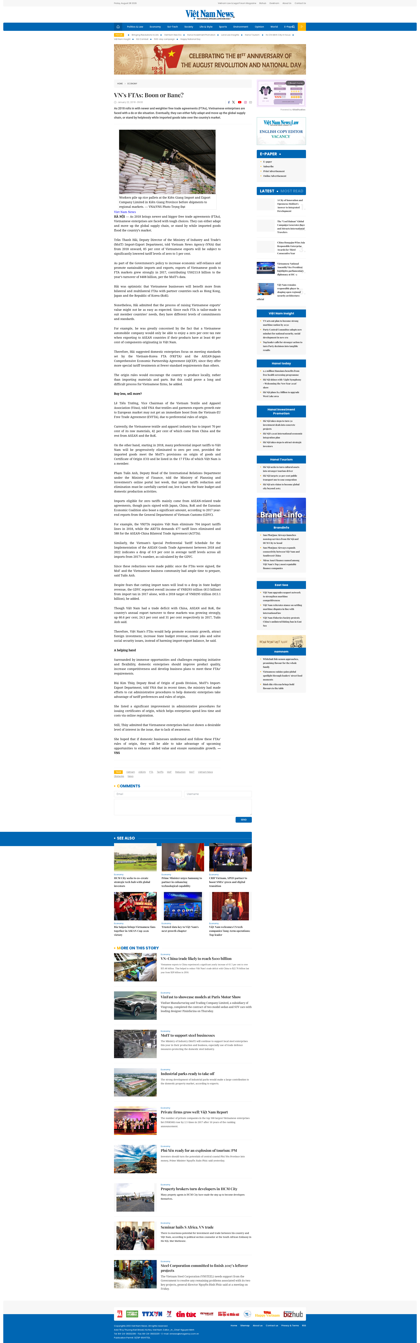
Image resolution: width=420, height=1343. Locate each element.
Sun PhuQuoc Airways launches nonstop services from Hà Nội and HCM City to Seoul (280, 538)
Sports (223, 26)
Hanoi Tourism (252, 34)
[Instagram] (245, 102)
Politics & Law (135, 26)
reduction (180, 772)
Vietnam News (205, 772)
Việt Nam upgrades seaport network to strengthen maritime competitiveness (282, 596)
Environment (240, 26)
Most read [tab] (292, 191)
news (130, 776)
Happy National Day (190, 39)
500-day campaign (164, 39)
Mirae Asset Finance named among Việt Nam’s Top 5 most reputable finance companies (281, 564)
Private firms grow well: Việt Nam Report (194, 1111)
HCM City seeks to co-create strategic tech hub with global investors (132, 882)
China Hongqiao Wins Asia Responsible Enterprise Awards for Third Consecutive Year (291, 248)
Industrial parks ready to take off (187, 1073)
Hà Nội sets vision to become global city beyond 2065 (281, 486)
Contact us (272, 1325)
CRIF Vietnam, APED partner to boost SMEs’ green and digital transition (228, 882)
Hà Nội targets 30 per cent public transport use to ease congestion (280, 477)
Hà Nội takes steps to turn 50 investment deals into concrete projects (279, 424)
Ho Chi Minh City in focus (278, 34)
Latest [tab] (267, 191)
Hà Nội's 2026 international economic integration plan (282, 435)
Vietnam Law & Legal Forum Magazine (237, 3)
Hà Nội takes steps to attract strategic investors (282, 444)
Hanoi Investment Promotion (201, 34)
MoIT (191, 772)
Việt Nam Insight (122, 39)
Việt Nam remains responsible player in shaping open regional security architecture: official (279, 292)
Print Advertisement (274, 171)
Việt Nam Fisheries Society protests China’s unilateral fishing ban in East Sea (282, 621)
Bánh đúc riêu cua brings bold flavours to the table (278, 686)
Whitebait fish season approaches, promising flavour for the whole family (281, 662)
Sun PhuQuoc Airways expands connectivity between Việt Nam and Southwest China (281, 551)
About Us (287, 3)
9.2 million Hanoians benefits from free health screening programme (281, 372)
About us (257, 1325)
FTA (151, 772)
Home (120, 83)
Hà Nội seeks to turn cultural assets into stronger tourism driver (281, 468)
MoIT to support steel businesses (188, 1035)
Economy (155, 26)
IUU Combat (142, 39)
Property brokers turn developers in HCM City (199, 1188)
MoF (169, 772)
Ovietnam (274, 3)
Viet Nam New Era (172, 34)
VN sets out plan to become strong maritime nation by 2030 (280, 322)
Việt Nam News (210, 14)
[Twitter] (233, 102)
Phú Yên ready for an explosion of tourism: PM (199, 1150)
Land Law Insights (230, 34)
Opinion (259, 26)
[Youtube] (240, 102)
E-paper (268, 154)
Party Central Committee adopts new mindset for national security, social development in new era (282, 333)
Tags (118, 772)
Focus (119, 34)
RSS (304, 1325)
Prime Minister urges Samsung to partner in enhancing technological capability (182, 882)
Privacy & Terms (290, 1325)
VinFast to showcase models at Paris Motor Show (201, 996)
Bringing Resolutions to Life (145, 34)
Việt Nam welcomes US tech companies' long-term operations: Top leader (229, 930)
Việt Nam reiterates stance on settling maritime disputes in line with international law (282, 609)
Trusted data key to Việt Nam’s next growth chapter (180, 929)
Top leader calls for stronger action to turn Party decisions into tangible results (282, 346)
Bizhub (262, 3)
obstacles (119, 776)
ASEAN (142, 772)
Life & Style (206, 26)
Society (188, 26)
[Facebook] (229, 102)
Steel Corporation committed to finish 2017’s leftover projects (204, 1268)
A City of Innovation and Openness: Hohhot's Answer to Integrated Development (290, 206)
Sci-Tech (172, 26)
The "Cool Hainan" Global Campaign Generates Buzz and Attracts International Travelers (291, 227)
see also (126, 838)
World (274, 26)
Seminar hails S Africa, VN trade (187, 1227)
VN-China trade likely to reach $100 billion (196, 958)
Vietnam (130, 772)
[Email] (250, 102)
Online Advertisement (274, 175)
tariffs (160, 772)
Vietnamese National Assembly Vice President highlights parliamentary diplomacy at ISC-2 (290, 269)
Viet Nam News (125, 212)
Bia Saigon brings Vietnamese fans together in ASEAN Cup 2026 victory (134, 930)
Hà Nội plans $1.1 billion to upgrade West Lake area (281, 394)
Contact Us (300, 3)
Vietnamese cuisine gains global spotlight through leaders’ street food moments (282, 675)
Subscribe (268, 166)
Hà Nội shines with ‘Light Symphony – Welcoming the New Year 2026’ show (282, 383)
